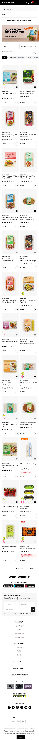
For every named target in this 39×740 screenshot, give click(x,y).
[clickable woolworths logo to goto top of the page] (19, 577)
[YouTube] (25, 707)
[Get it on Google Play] (19, 586)
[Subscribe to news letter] (33, 609)
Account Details (19, 637)
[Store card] (11, 686)
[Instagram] (21, 707)
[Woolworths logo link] (9, 2)
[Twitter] (13, 707)
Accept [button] (21, 737)
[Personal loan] (28, 686)
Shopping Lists (19, 633)
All (4, 57)
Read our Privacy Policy (27, 613)
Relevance (29, 46)
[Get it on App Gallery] (30, 586)
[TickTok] (29, 707)
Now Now (19, 655)
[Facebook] (9, 707)
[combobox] (21, 9)
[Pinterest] (17, 707)
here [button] (32, 733)
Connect (19, 647)
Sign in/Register (19, 626)
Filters (4, 46)
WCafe (19, 651)
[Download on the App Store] (8, 586)
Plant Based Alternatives (17, 57)
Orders (19, 630)
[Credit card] (19, 686)
